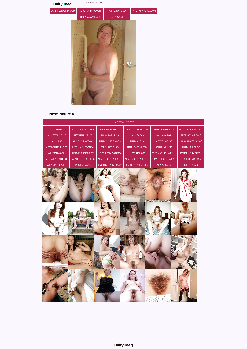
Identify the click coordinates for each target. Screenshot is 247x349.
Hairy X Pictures (164, 141)
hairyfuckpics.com (83, 153)
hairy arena (137, 141)
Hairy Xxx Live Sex (123, 122)
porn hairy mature (137, 165)
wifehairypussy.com (144, 11)
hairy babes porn (137, 147)
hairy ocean (137, 135)
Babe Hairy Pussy (110, 129)
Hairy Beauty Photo (56, 147)
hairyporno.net (83, 165)
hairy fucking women (83, 141)
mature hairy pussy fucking (191, 153)
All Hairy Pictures (56, 159)
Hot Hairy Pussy (117, 11)
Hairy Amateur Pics (191, 141)
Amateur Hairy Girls (83, 159)
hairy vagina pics (164, 129)
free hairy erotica (83, 147)
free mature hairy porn (164, 153)
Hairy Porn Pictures (110, 153)
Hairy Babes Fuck (90, 16)
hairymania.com (56, 153)
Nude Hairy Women (90, 11)
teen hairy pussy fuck (191, 129)
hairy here (56, 141)
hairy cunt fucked (110, 141)
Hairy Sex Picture (56, 135)
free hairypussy (110, 147)
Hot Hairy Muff (83, 135)
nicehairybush (191, 165)
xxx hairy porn (164, 135)
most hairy (56, 129)
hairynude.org (137, 153)
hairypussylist (164, 165)
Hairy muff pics (191, 147)
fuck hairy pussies (83, 129)
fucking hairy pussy (110, 165)
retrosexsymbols (191, 135)
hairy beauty (117, 16)
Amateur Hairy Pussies (137, 159)
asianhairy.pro (164, 147)
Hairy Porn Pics (110, 135)
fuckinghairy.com (191, 159)
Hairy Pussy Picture (137, 129)
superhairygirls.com (63, 11)
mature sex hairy (164, 159)
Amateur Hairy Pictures (110, 159)
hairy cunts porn (56, 165)
